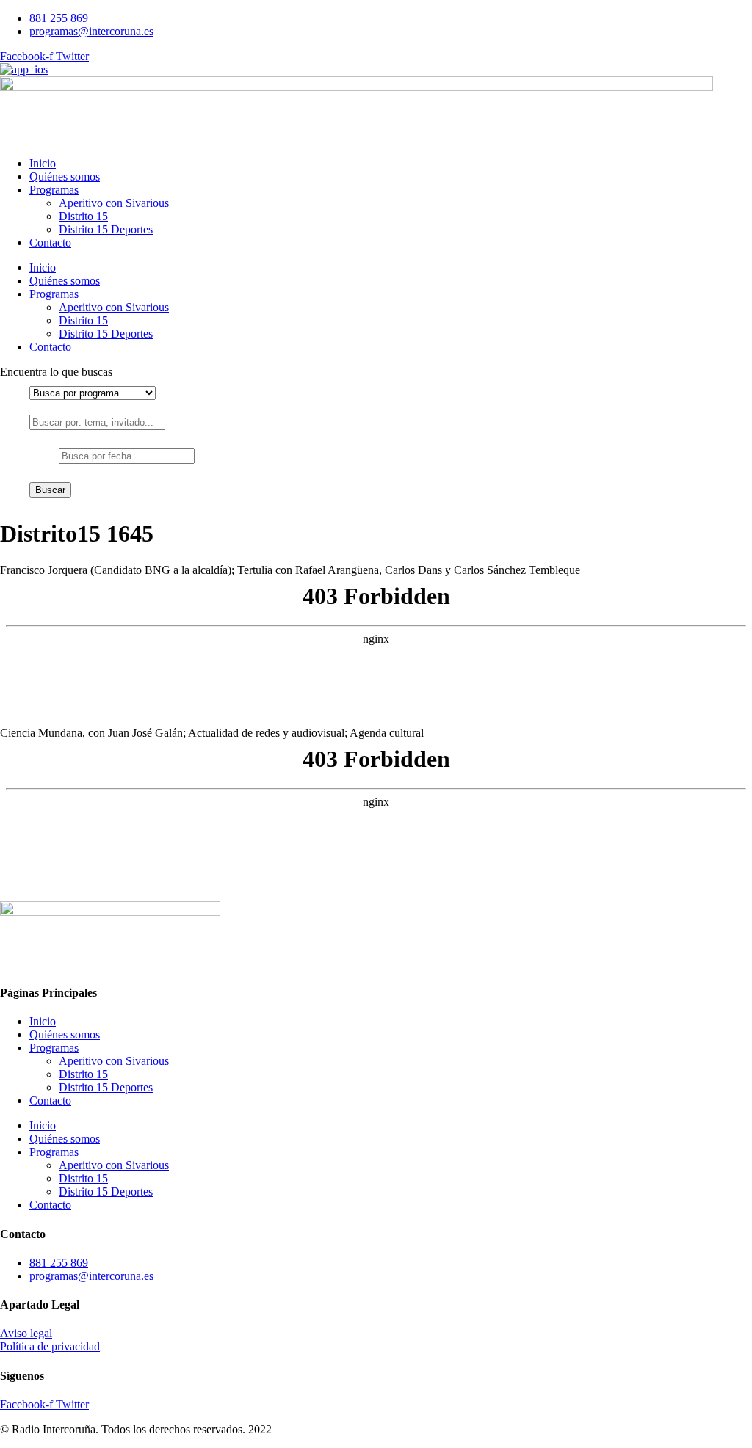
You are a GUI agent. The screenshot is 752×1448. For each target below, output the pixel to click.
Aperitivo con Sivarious (114, 203)
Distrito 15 (83, 216)
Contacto (50, 242)
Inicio (42, 163)
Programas (54, 189)
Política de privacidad (50, 1346)
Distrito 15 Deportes (106, 229)
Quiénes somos (64, 176)
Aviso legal (26, 1333)
